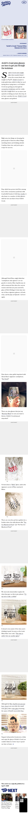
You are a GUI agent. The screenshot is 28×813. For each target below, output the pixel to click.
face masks (21, 194)
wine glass (15, 709)
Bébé (13, 485)
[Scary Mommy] (6, 3)
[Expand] (21, 799)
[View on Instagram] (14, 168)
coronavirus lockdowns (8, 89)
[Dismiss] (26, 799)
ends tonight (16, 73)
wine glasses (19, 63)
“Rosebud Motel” (6, 414)
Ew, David (5, 379)
